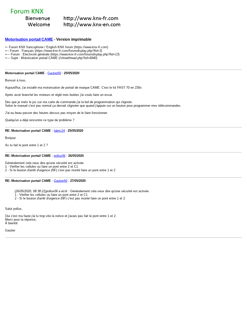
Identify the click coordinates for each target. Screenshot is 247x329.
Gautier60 (54, 73)
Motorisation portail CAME (29, 39)
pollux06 (59, 156)
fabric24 (59, 130)
